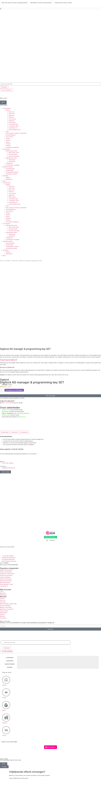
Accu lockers (12, 119)
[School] (6, 730)
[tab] (5, 432)
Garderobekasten (11, 135)
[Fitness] (6, 692)
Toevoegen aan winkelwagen (14, 390)
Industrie (8, 144)
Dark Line (11, 112)
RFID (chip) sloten (14, 152)
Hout (7, 131)
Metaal (8, 110)
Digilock (4, 379)
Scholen (8, 145)
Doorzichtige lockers (15, 129)
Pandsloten (12, 161)
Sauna (7, 142)
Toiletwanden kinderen (12, 172)
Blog (4, 181)
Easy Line (11, 115)
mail (14, 402)
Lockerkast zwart (14, 126)
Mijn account (3, 98)
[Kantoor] (6, 680)
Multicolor (11, 120)
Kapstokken (9, 179)
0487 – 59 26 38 (6, 402)
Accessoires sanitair (11, 174)
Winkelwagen (3, 105)
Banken (8, 177)
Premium (11, 117)
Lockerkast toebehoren (12, 147)
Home (1, 260)
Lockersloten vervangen (12, 165)
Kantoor (8, 140)
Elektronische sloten (11, 151)
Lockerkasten (6, 108)
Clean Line (12, 113)
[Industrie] (6, 718)
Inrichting (5, 175)
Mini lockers (12, 122)
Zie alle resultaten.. (6, 90)
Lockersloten (6, 149)
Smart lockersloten (14, 156)
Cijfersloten (12, 159)
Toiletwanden (9, 170)
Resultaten (4, 87)
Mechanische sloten (11, 158)
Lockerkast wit (13, 128)
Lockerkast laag (13, 124)
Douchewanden (10, 168)
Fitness (8, 138)
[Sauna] (6, 705)
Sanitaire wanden (8, 167)
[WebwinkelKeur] (17, 424)
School (4, 735)
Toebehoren (9, 163)
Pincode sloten (13, 154)
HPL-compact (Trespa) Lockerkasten (16, 133)
